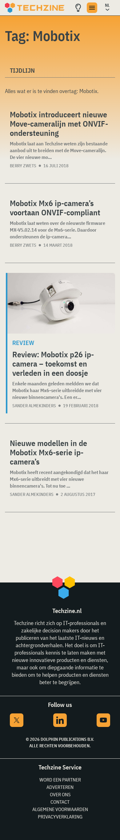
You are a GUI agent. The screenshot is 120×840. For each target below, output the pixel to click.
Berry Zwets (23, 165)
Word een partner (60, 780)
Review (23, 343)
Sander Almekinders (34, 405)
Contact (60, 802)
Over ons (60, 794)
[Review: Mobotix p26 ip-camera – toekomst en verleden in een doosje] (61, 303)
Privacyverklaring (60, 817)
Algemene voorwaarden (60, 809)
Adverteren (60, 787)
